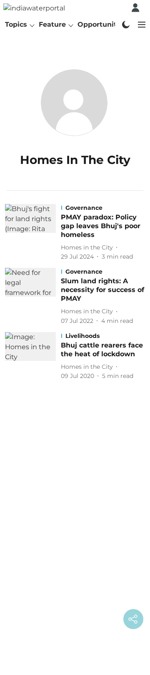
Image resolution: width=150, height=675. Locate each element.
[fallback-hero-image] (33, 232)
